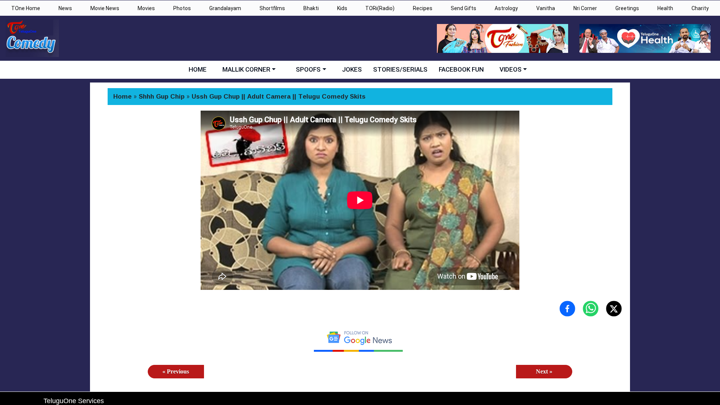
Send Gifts (463, 8)
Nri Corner (585, 8)
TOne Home (25, 8)
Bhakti (311, 8)
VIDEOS (511, 69)
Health (665, 8)
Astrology (506, 8)
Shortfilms (272, 8)
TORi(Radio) (379, 8)
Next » (544, 371)
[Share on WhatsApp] (591, 309)
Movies (146, 8)
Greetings (627, 8)
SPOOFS (308, 69)
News (65, 8)
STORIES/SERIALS (400, 69)
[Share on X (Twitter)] (614, 309)
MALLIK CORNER (246, 69)
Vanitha (545, 8)
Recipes (422, 8)
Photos (182, 8)
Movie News (104, 8)
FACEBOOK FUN (461, 69)
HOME (198, 69)
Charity (700, 8)
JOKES (352, 69)
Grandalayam (225, 8)
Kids (342, 8)
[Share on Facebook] (567, 309)
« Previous (175, 371)
